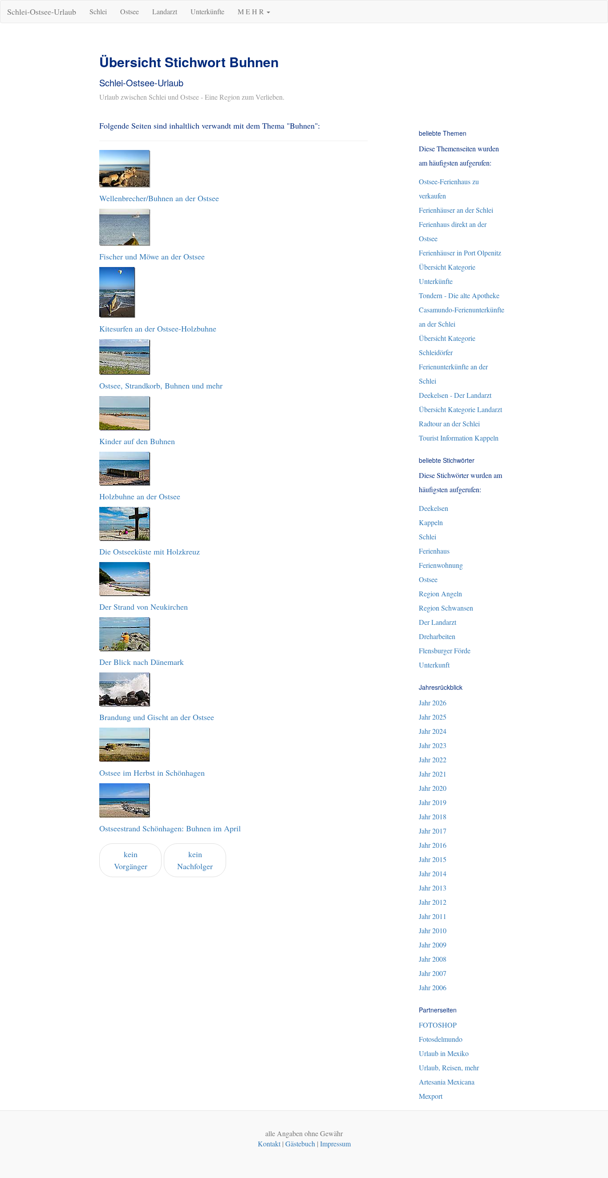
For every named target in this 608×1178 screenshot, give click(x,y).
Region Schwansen (446, 607)
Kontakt (269, 1143)
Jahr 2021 (432, 773)
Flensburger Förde (444, 650)
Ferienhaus (434, 550)
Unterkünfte (207, 11)
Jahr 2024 (432, 731)
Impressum (335, 1143)
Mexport (430, 1096)
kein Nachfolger (195, 860)
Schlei (98, 11)
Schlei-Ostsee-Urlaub (41, 11)
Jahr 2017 (432, 830)
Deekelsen (433, 508)
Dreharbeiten (437, 636)
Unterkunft (434, 664)
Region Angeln (440, 593)
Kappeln (431, 522)
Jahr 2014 (432, 873)
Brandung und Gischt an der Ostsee (156, 717)
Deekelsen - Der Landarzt (455, 395)
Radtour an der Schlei (449, 423)
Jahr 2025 (432, 716)
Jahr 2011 (432, 916)
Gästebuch (300, 1143)
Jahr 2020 (432, 788)
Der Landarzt (437, 622)
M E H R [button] (252, 11)
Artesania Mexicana (446, 1081)
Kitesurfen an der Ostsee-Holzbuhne (157, 328)
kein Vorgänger (130, 860)
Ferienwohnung (441, 565)
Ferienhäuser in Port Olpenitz (460, 252)
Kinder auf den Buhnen (137, 441)
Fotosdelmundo (440, 1039)
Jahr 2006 (432, 987)
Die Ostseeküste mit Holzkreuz (149, 551)
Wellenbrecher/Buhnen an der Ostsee (159, 198)
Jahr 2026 (432, 702)
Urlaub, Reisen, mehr (449, 1067)
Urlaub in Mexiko (444, 1053)
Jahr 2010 (432, 930)
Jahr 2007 (432, 973)
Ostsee (129, 11)
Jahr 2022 (432, 759)
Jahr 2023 (432, 745)
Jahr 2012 (432, 902)
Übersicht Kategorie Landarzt (460, 409)
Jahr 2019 (432, 802)
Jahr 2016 (432, 845)
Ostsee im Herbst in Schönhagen (152, 772)
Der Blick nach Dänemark (141, 661)
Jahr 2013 (432, 887)
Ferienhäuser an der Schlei (456, 210)
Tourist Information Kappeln (459, 437)
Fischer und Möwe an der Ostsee (152, 256)
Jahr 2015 (432, 859)
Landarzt (164, 11)
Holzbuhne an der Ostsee (139, 496)
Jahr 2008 (432, 958)
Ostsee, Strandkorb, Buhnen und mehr (161, 385)
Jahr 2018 (432, 816)
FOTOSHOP (438, 1024)
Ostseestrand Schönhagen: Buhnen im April (170, 828)
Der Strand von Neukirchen (143, 606)
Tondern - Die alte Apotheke (459, 295)
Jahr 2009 (432, 944)
